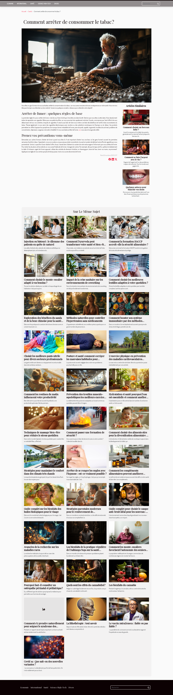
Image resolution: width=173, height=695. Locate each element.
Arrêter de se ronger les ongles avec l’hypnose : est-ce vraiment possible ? (86, 472)
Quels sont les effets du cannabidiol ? (85, 585)
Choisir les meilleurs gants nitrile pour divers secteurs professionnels (43, 357)
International (22, 4)
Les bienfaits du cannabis (122, 585)
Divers (56, 4)
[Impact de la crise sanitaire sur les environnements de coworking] (86, 265)
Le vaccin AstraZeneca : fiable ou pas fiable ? (128, 625)
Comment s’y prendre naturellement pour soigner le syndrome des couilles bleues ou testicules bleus (44, 626)
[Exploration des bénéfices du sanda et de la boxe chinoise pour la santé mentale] (44, 303)
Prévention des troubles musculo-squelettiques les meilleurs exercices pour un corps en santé (85, 397)
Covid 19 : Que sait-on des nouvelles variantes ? (43, 663)
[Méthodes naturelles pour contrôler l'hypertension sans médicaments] (86, 303)
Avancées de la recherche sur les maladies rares (41, 548)
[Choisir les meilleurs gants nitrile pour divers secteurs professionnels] (44, 342)
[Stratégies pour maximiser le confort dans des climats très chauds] (44, 456)
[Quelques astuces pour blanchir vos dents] (136, 177)
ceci (80, 130)
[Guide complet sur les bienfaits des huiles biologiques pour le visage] (44, 494)
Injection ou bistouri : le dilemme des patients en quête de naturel (44, 243)
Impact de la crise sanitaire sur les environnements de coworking (84, 281)
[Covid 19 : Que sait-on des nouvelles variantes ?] (44, 647)
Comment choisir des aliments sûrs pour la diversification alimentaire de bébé (129, 435)
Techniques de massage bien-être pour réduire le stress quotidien (42, 434)
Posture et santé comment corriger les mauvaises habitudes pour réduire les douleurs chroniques (85, 359)
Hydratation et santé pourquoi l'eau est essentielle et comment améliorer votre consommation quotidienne (129, 397)
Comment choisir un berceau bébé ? (136, 128)
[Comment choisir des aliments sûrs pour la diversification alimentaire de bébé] (129, 418)
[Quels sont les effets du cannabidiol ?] (86, 571)
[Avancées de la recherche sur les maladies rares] (44, 532)
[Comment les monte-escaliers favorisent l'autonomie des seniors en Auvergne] (129, 532)
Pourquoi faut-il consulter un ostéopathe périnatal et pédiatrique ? (43, 586)
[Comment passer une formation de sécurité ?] (86, 418)
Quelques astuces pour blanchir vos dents (136, 188)
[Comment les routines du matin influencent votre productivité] (44, 380)
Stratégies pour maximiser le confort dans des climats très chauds (44, 472)
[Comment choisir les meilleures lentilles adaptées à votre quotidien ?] (129, 265)
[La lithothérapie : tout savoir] (86, 609)
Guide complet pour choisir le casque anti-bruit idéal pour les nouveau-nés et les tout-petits (128, 511)
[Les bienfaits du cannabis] (129, 571)
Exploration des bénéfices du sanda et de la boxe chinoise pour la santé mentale (43, 320)
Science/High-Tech (44, 4)
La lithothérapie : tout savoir (81, 623)
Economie (10, 4)
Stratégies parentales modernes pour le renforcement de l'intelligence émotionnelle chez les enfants (85, 513)
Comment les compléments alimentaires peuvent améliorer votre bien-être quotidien (126, 473)
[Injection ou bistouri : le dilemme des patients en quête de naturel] (44, 227)
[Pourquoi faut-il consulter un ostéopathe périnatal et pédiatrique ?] (44, 571)
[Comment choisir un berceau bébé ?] (136, 117)
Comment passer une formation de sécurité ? (85, 434)
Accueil (24, 11)
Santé (32, 4)
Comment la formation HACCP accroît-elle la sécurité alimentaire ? (128, 243)
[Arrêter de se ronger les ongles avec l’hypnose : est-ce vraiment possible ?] (86, 456)
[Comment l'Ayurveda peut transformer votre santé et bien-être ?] (86, 227)
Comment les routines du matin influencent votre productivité (41, 396)
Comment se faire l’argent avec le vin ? (136, 158)
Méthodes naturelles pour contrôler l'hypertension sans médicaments (85, 319)
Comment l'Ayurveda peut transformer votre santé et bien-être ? (86, 244)
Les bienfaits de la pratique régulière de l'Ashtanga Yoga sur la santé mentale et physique (86, 550)
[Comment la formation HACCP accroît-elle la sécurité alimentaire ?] (129, 227)
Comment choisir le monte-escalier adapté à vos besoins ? (43, 281)
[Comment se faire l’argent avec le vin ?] (136, 147)
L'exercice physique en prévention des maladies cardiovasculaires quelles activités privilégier (127, 359)
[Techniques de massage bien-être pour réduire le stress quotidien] (44, 418)
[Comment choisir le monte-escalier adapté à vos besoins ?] (44, 265)
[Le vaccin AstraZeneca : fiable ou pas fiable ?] (129, 609)
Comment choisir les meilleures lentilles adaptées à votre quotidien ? (128, 281)
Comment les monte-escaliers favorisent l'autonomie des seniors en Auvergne (127, 550)
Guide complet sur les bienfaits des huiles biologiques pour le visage (42, 510)
